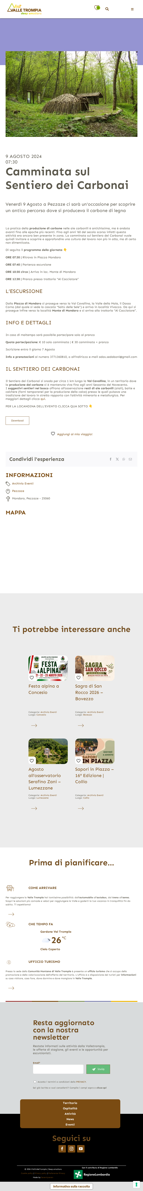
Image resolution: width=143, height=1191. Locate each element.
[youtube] (81, 1149)
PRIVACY (81, 1082)
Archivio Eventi (23, 483)
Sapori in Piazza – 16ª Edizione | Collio (94, 775)
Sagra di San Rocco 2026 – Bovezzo (89, 692)
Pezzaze (18, 491)
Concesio (41, 714)
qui (43, 399)
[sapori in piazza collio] (95, 740)
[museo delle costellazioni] (48, 740)
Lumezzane (42, 798)
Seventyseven (47, 1177)
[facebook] (62, 1149)
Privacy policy (40, 1173)
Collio (86, 798)
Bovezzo (87, 714)
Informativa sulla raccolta (71, 1186)
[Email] (130, 459)
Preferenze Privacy (56, 1173)
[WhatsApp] (124, 459)
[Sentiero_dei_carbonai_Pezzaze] (71, 94)
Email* (36, 1063)
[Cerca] (107, 9)
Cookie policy (27, 1173)
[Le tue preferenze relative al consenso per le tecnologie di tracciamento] (136, 1184)
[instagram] (71, 1149)
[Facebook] (110, 459)
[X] (117, 459)
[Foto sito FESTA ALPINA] (48, 657)
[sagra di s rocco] (95, 657)
